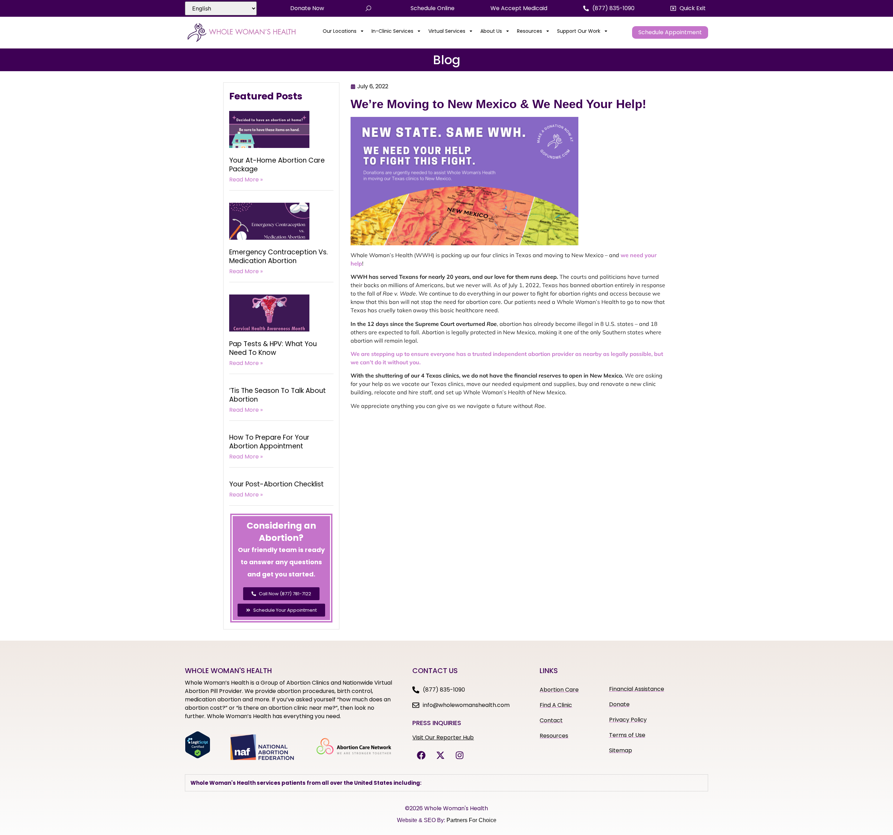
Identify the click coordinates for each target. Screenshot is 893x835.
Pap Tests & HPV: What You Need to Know (273, 348)
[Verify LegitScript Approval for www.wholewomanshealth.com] (197, 756)
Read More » (246, 180)
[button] (688, 8)
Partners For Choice (471, 820)
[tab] (446, 783)
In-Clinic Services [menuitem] (392, 31)
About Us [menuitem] (491, 31)
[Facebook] (421, 755)
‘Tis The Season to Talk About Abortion (277, 395)
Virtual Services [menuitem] (446, 31)
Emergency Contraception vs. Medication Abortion (278, 256)
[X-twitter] (440, 755)
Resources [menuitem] (529, 31)
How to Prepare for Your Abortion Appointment (269, 442)
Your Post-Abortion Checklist (276, 484)
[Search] (368, 8)
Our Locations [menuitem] (340, 31)
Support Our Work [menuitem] (578, 31)
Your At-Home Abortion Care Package (277, 165)
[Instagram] (459, 755)
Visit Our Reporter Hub (443, 737)
